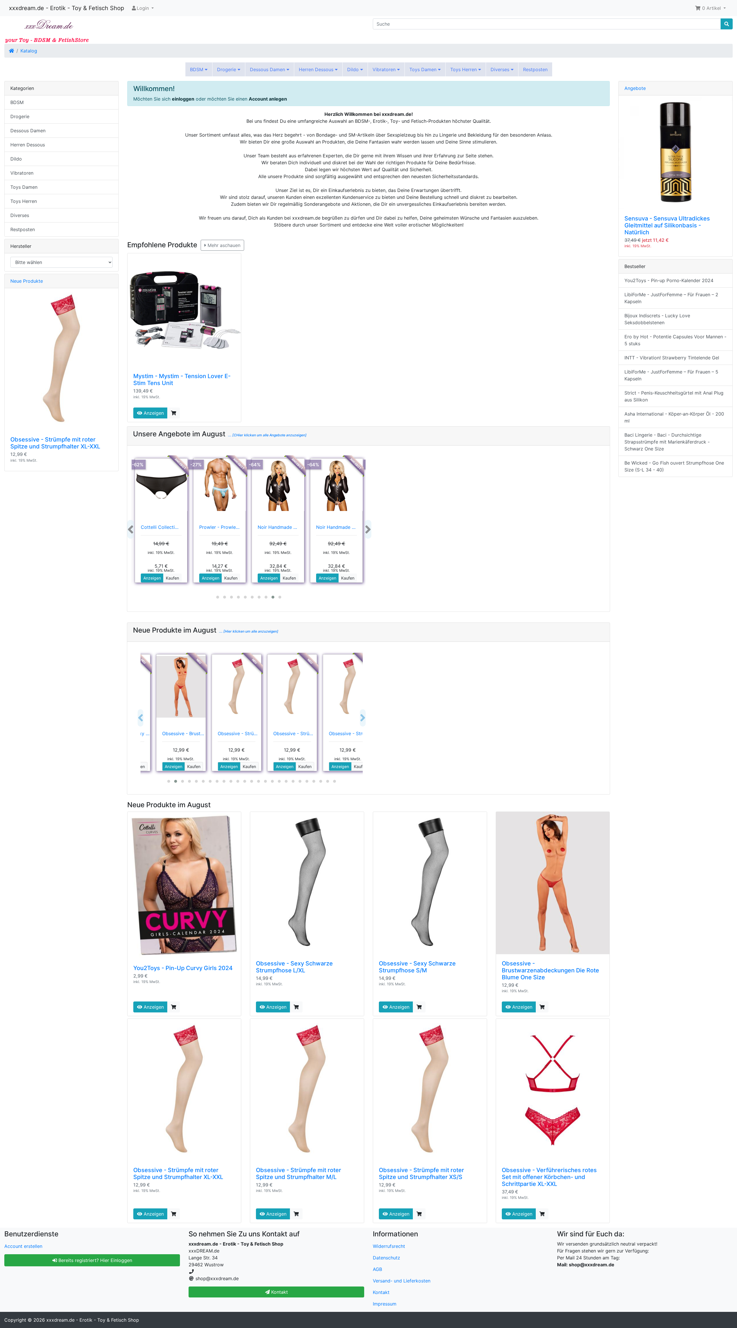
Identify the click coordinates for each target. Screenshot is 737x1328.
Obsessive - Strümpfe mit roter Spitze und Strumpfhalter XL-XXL (178, 1173)
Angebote (635, 88)
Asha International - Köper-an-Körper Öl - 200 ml (674, 417)
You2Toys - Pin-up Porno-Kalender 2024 (668, 280)
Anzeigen (153, 413)
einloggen (183, 99)
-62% (138, 464)
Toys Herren (464, 69)
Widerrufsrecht (389, 1246)
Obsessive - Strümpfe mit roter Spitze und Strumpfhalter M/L (298, 1173)
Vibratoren (385, 69)
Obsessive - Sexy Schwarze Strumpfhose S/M (417, 967)
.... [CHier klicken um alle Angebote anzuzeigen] (267, 435)
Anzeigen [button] (152, 578)
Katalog (28, 51)
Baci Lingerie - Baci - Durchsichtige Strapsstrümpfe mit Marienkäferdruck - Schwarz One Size (667, 442)
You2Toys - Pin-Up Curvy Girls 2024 (183, 968)
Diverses (501, 69)
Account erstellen (23, 1246)
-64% (255, 464)
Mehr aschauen (223, 245)
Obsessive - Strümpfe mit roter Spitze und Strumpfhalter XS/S (421, 1173)
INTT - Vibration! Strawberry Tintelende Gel (671, 358)
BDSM (197, 69)
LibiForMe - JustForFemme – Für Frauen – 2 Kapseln (671, 298)
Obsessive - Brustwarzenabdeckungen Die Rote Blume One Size (550, 970)
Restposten (535, 69)
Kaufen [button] (172, 578)
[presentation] (130, 529)
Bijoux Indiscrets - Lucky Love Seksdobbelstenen (657, 319)
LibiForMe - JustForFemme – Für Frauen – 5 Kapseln (671, 375)
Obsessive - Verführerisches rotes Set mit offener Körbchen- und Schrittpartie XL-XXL (549, 1177)
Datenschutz (386, 1258)
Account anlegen (268, 99)
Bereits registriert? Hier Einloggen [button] (94, 1260)
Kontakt (381, 1292)
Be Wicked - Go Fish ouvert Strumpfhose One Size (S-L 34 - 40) (674, 466)
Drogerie (227, 69)
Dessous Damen (268, 69)
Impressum (384, 1304)
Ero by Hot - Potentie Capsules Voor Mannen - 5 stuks (675, 340)
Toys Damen (423, 69)
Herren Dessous (317, 69)
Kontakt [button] (279, 1292)
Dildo (353, 69)
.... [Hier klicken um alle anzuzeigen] (248, 631)
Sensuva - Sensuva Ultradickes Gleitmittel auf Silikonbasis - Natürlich (667, 225)
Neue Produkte (26, 281)
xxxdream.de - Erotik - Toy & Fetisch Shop (66, 8)
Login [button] (143, 8)
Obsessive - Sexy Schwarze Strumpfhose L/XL (294, 967)
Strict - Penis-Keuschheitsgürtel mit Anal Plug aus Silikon (673, 396)
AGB (377, 1269)
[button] (710, 8)
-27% (196, 464)
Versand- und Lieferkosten (401, 1281)
